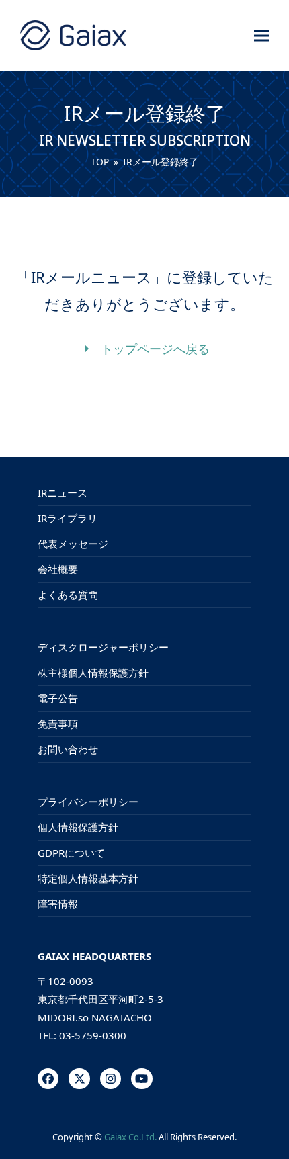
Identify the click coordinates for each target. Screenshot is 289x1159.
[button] (261, 35)
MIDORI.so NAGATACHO (95, 1017)
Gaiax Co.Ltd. (130, 1137)
